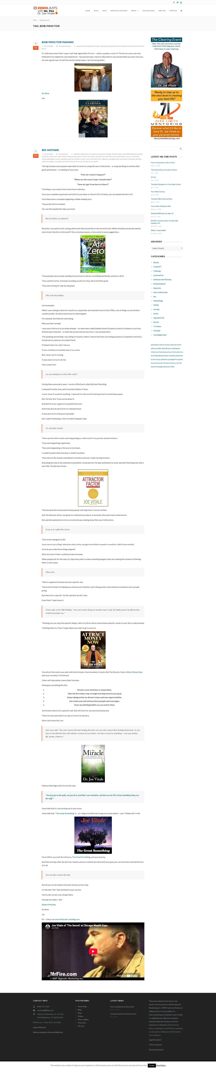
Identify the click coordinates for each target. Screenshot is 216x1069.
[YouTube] (181, 2)
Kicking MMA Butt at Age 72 (162, 213)
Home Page (82, 1006)
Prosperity (131, 159)
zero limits (94, 161)
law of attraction (112, 46)
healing (68, 156)
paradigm (112, 159)
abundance (84, 154)
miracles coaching (60, 159)
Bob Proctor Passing (58, 42)
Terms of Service (155, 1045)
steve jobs (58, 161)
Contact (173, 11)
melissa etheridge (48, 159)
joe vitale (99, 156)
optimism (105, 159)
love (129, 156)
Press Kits (82, 1023)
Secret (153, 363)
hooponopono (76, 156)
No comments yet (65, 46)
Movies (77, 159)
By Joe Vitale (48, 46)
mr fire (83, 159)
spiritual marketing (48, 161)
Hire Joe (162, 11)
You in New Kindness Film (161, 206)
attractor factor (81, 46)
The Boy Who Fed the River (161, 199)
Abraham (77, 154)
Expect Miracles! (39, 1027)
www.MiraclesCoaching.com (67, 919)
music (88, 159)
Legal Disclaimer (155, 1040)
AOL (90, 154)
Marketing (158, 356)
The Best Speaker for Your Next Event (166, 184)
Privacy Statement (156, 1050)
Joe (43, 98)
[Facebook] (174, 2)
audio (124, 154)
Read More (161, 1065)
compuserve (52, 156)
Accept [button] (151, 1065)
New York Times (96, 159)
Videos (80, 1016)
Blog (96, 11)
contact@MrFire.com (45, 1010)
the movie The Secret (83, 161)
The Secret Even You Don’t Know (164, 170)
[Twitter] (177, 2)
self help (138, 159)
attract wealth (106, 154)
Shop (104, 11)
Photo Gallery (83, 1019)
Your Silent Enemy (158, 192)
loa (119, 46)
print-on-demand (122, 159)
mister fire (70, 159)
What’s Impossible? (158, 230)
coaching (103, 46)
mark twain (135, 156)
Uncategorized (161, 367)
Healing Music (149, 11)
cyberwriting (62, 156)
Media (133, 11)
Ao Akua (45, 93)
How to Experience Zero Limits (163, 162)
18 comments (63, 154)
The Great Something (65, 813)
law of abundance (108, 156)
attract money (97, 154)
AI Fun (153, 177)
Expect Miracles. (49, 904)
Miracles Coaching (118, 11)
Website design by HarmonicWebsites (48, 1032)
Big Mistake (50, 150)
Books (97, 46)
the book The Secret (127, 46)
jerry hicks (91, 156)
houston (85, 156)
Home (87, 11)
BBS (128, 154)
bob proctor (91, 46)
